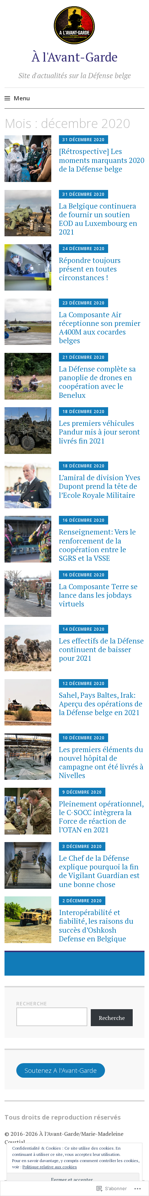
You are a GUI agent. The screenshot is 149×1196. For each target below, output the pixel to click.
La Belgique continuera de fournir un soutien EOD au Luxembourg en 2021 (98, 219)
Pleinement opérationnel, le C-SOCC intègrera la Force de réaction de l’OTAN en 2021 (101, 817)
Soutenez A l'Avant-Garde (61, 1070)
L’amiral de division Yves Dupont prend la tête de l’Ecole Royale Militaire (99, 486)
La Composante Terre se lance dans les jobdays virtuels (98, 595)
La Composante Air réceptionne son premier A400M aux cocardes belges (99, 328)
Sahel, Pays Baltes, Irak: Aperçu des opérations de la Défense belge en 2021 (100, 703)
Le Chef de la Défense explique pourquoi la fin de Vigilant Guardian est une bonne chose (99, 871)
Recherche (31, 1003)
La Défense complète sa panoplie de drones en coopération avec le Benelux (97, 382)
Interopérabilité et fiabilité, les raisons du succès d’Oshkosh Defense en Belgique (96, 925)
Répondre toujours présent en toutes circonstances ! (90, 268)
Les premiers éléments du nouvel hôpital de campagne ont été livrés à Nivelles (101, 762)
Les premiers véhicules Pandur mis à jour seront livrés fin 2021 (99, 431)
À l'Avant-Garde (75, 57)
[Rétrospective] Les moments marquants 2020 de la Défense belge (101, 159)
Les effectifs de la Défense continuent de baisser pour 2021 (101, 649)
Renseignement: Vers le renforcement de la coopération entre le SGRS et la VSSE (97, 545)
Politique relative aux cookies (50, 1166)
